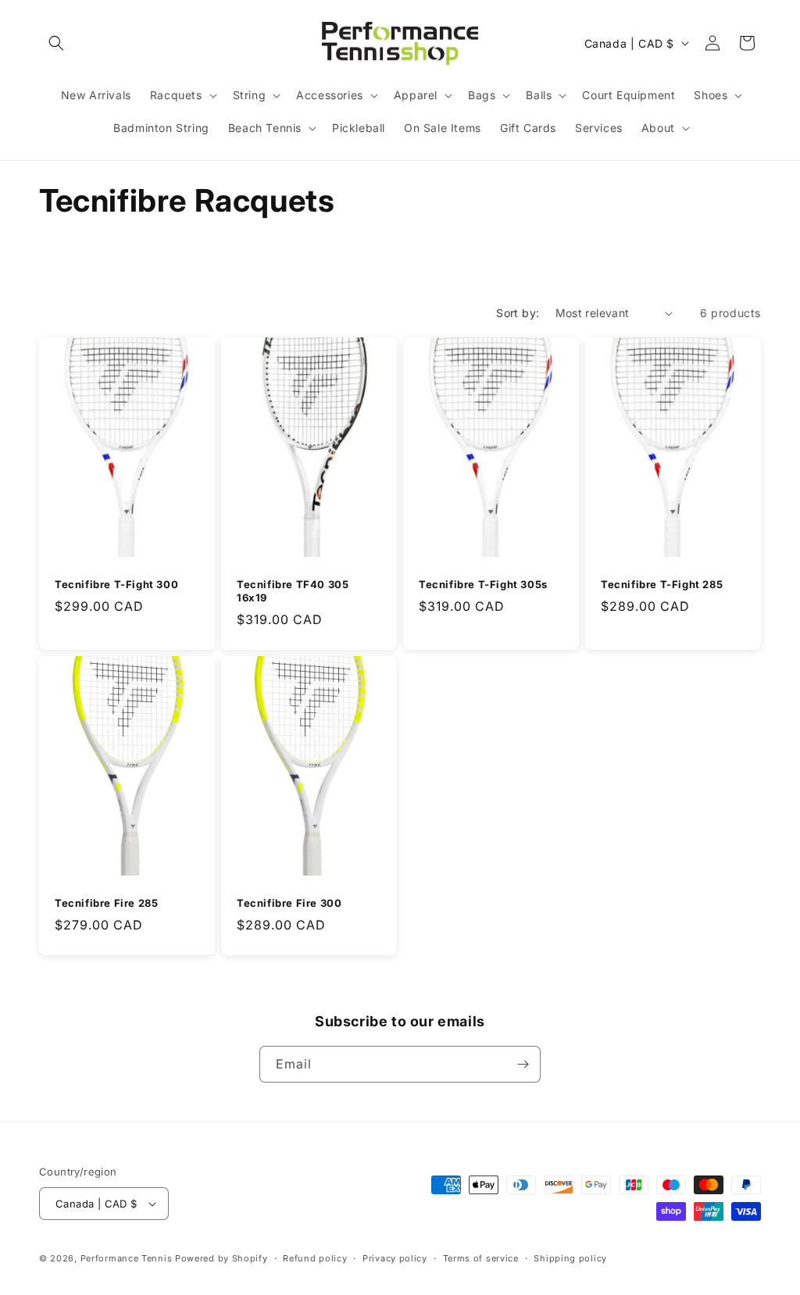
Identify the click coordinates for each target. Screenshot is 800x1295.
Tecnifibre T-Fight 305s (483, 585)
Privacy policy (394, 1258)
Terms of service (481, 1258)
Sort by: (517, 312)
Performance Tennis (126, 1258)
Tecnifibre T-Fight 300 (116, 585)
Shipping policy (570, 1258)
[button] (56, 43)
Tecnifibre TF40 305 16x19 (292, 592)
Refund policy (315, 1258)
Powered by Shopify (221, 1258)
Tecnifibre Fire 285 (106, 903)
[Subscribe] (522, 1064)
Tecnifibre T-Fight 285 (662, 585)
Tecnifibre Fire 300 (289, 903)
